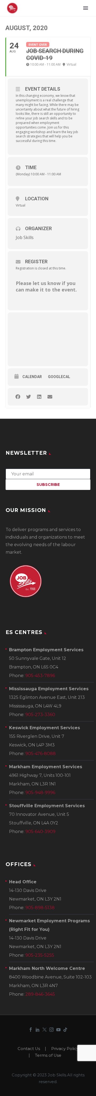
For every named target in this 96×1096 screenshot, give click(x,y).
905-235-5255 (39, 955)
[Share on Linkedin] (39, 396)
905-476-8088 (40, 753)
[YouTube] (58, 1029)
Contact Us (29, 1049)
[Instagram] (51, 1029)
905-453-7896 (40, 675)
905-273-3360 (40, 714)
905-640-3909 (40, 831)
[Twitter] (44, 1029)
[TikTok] (65, 1029)
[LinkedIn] (37, 1029)
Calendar (32, 377)
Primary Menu (85, 8)
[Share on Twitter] (28, 396)
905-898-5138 (40, 907)
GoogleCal (59, 377)
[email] (48, 473)
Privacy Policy (65, 1049)
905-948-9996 (40, 792)
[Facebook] (31, 1029)
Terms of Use (48, 1056)
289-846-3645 (40, 994)
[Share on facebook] (17, 396)
